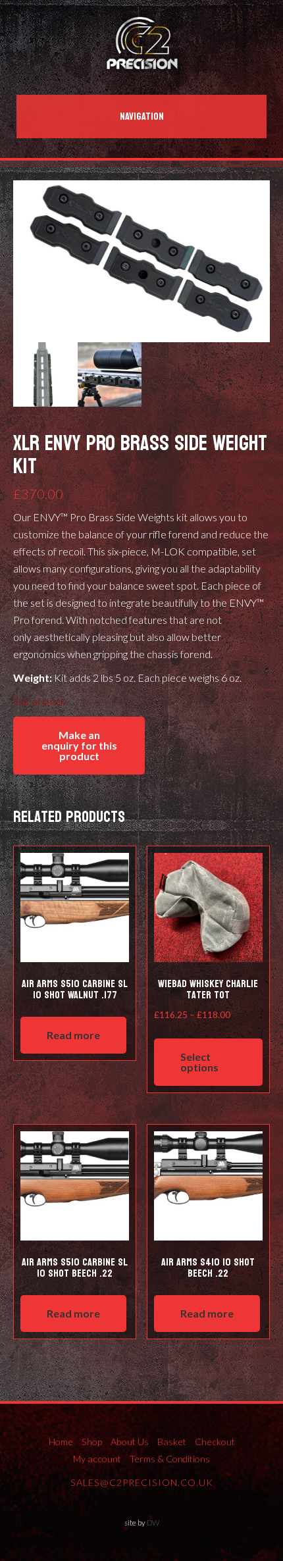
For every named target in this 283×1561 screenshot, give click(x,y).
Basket (171, 1441)
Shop (92, 1441)
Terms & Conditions (170, 1458)
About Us (130, 1441)
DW (153, 1522)
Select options (199, 1061)
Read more (73, 1035)
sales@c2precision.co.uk (141, 1482)
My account (97, 1458)
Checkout (215, 1441)
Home (61, 1441)
